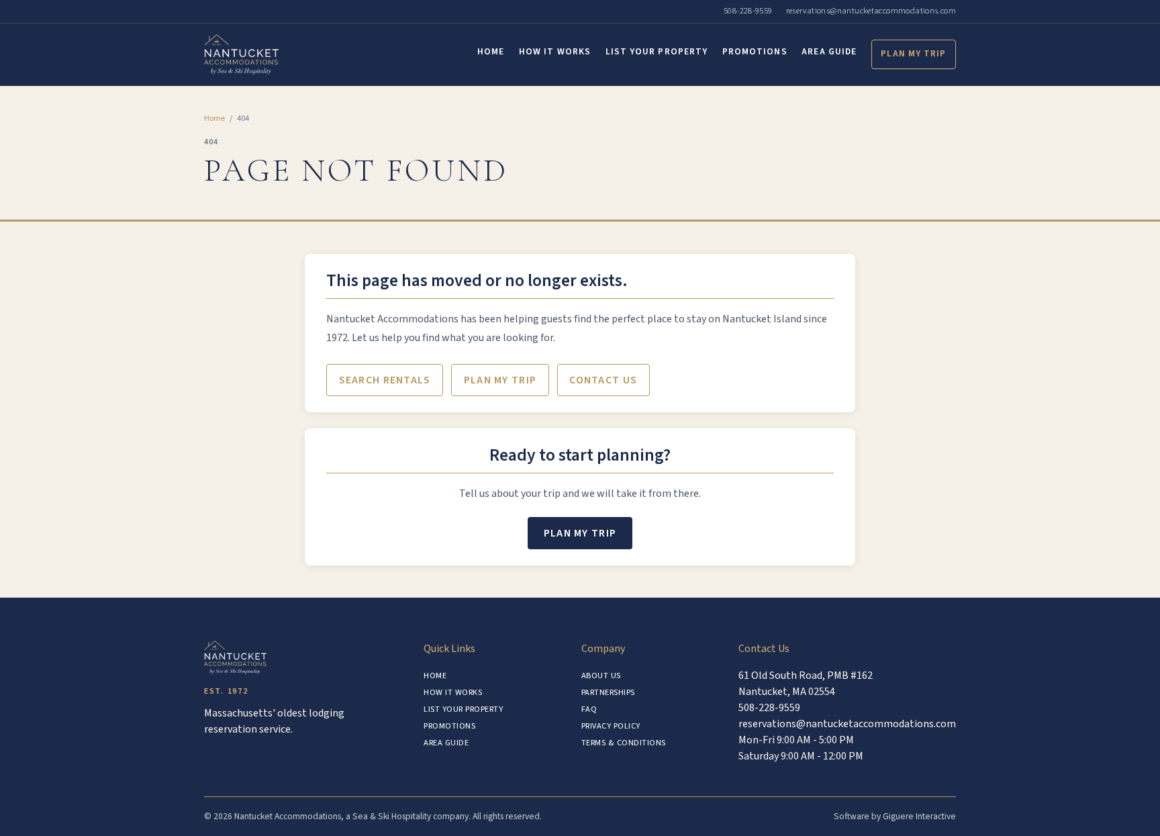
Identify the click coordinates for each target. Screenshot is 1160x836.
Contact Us (603, 380)
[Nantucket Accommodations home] (241, 54)
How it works (555, 51)
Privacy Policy (610, 726)
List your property (657, 51)
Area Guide (829, 51)
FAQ (589, 709)
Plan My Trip (913, 53)
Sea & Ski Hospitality (391, 816)
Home (490, 51)
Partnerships (608, 692)
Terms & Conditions (623, 743)
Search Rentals (385, 380)
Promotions (754, 51)
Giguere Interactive (919, 816)
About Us (601, 675)
